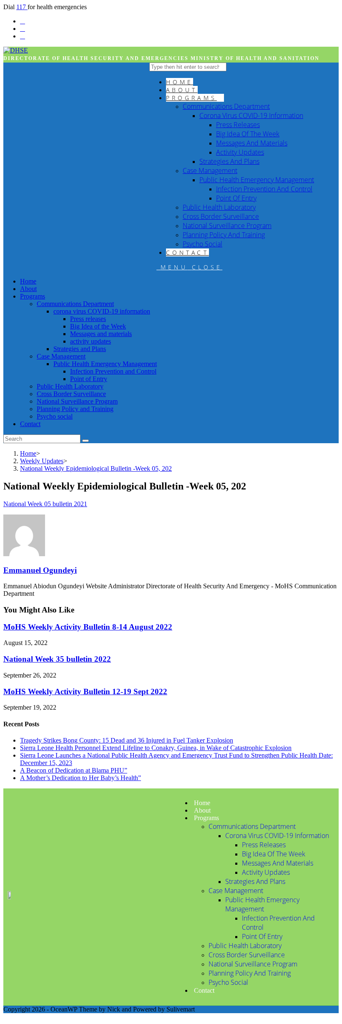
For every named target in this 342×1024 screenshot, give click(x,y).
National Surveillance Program (77, 401)
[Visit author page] (24, 553)
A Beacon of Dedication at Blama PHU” (73, 770)
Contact (30, 423)
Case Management (61, 356)
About (28, 288)
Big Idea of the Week (98, 326)
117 (22, 6)
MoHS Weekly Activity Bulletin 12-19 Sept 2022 (85, 691)
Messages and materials (101, 333)
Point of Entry (88, 378)
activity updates (90, 341)
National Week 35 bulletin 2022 (57, 659)
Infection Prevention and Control (113, 371)
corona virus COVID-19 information (101, 311)
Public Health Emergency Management (105, 363)
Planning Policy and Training (75, 408)
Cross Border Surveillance (71, 393)
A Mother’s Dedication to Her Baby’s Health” (80, 777)
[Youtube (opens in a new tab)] (22, 36)
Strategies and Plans (79, 348)
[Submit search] (85, 440)
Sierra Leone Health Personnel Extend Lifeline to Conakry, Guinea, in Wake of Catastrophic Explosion (156, 747)
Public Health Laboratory (70, 386)
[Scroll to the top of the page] (5, 1016)
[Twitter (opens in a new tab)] (22, 21)
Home (28, 281)
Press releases (88, 318)
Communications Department (75, 303)
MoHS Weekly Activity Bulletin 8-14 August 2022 (87, 626)
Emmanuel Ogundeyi (40, 570)
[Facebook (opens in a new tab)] (22, 28)
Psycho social (55, 416)
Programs (32, 296)
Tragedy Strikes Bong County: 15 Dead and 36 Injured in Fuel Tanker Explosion (126, 740)
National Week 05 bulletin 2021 (45, 503)
